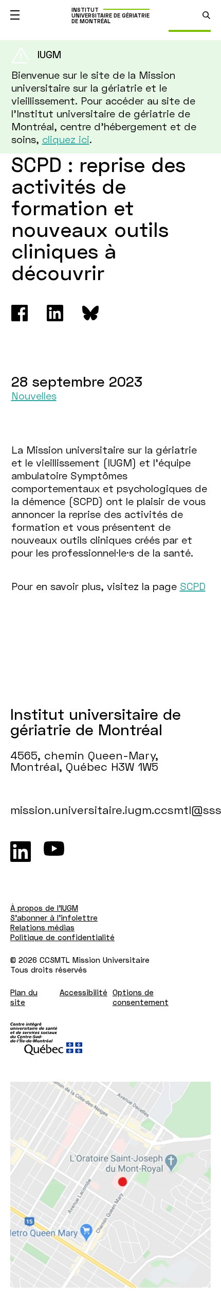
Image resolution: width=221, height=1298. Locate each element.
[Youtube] (54, 851)
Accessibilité (83, 992)
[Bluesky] (90, 313)
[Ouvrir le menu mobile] (15, 15)
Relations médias (42, 927)
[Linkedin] (55, 313)
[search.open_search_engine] (206, 15)
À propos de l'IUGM (44, 907)
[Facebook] (19, 313)
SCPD (193, 586)
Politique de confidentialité (62, 937)
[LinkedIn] (20, 851)
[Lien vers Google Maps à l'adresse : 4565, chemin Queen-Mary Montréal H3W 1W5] (110, 1185)
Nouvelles (34, 395)
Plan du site (24, 997)
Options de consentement (141, 997)
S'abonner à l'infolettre (54, 917)
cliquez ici (65, 139)
